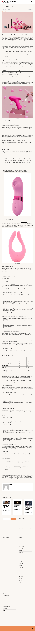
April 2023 (20, 582)
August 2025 (21, 552)
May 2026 (20, 539)
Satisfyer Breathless (24, 222)
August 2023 (21, 576)
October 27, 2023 (4, 9)
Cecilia (9, 9)
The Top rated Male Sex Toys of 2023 (8, 493)
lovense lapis (4, 604)
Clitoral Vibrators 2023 (6, 595)
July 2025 (20, 554)
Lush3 (14, 151)
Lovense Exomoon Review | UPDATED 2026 (6, 506)
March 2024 (21, 563)
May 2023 (20, 580)
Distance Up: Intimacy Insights (11, 1)
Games (4, 599)
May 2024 (20, 561)
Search (13, 519)
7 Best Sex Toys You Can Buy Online (27, 493)
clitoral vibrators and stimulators (18, 37)
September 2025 (21, 550)
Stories (4, 612)
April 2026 (20, 541)
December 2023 (21, 569)
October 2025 (21, 548)
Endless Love (5, 268)
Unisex (4, 619)
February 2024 (21, 565)
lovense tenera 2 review (6, 606)
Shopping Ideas (4, 11)
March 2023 (21, 584)
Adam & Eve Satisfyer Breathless (6, 363)
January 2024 (21, 567)
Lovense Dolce (4, 367)
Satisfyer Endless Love (5, 365)
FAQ (3, 597)
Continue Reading (5, 510)
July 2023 (20, 578)
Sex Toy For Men (5, 608)
